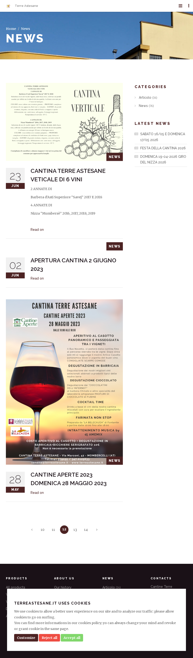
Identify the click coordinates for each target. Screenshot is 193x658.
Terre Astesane (26, 6)
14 (86, 530)
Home (11, 29)
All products (15, 587)
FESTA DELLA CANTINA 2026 (163, 148)
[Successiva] (96, 529)
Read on (37, 230)
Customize (26, 638)
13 (75, 530)
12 (64, 529)
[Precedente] (32, 529)
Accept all (72, 638)
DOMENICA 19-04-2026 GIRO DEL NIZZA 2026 (163, 159)
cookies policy (89, 623)
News (146, 106)
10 (42, 530)
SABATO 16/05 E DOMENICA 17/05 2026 (162, 137)
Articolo (147, 97)
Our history (63, 587)
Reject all (49, 638)
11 (53, 530)
